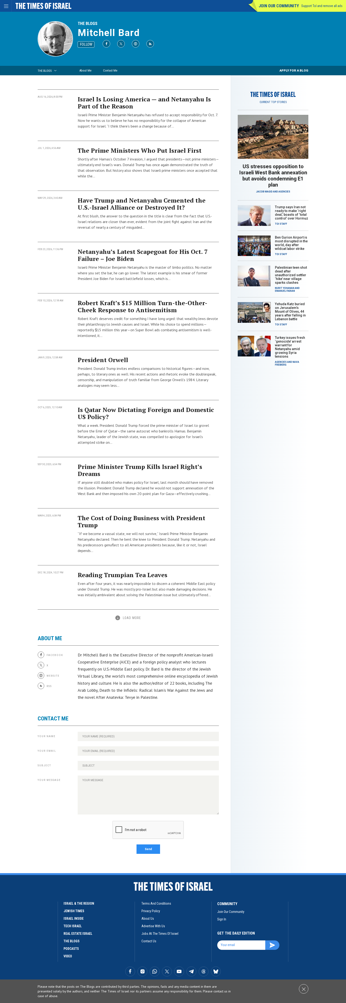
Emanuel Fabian (285, 291)
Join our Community (279, 5)
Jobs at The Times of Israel (159, 933)
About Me (85, 70)
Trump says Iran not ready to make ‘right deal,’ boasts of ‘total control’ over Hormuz (291, 212)
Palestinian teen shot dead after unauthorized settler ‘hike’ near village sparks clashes (291, 275)
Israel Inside (74, 918)
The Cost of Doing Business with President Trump (141, 521)
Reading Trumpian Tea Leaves (122, 575)
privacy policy (150, 911)
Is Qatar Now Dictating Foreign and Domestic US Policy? (146, 413)
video (68, 956)
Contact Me (110, 70)
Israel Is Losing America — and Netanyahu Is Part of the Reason (144, 102)
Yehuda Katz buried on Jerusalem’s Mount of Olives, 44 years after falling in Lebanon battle (290, 311)
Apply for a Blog (293, 70)
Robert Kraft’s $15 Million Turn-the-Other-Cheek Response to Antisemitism (142, 306)
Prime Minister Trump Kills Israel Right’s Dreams (140, 470)
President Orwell (103, 360)
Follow (86, 44)
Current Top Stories (273, 102)
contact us (148, 941)
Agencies (284, 191)
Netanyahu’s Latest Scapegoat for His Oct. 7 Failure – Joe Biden (143, 255)
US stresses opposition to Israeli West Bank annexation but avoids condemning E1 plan (273, 176)
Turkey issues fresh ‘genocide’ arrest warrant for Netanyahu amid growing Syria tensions (290, 347)
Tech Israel (73, 926)
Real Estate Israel (78, 933)
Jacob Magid (264, 191)
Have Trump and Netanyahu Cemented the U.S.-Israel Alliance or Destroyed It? (141, 203)
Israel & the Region (79, 903)
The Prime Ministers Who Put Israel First (139, 150)
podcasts (71, 949)
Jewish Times (74, 911)
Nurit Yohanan (284, 288)
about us (147, 918)
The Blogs (87, 23)
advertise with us (153, 926)
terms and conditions (156, 903)
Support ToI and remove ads (321, 6)
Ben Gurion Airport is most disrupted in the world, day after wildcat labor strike (291, 243)
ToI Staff (281, 224)
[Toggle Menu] (6, 6)
